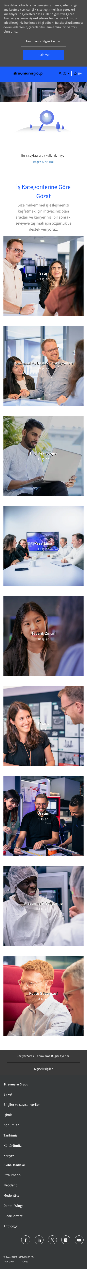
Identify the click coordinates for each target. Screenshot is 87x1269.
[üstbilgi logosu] (28, 73)
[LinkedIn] (39, 1239)
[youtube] (79, 1239)
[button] (60, 73)
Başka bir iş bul (43, 162)
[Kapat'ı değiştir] (6, 74)
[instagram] (65, 1239)
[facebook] (25, 1239)
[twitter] (52, 1239)
